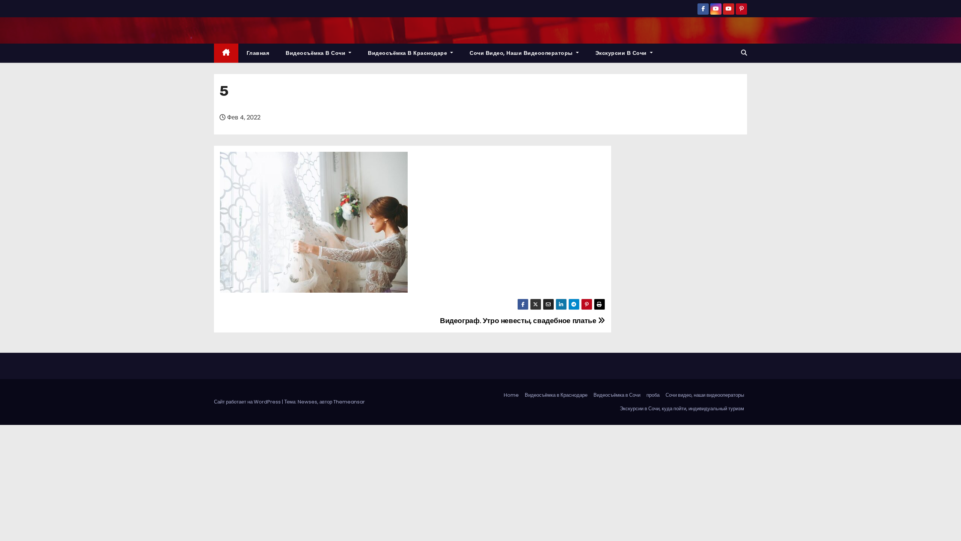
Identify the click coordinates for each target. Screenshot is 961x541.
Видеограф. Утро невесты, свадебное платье (519, 321)
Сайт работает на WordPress (248, 401)
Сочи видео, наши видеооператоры (522, 53)
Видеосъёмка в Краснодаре (408, 53)
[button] (744, 52)
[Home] (226, 53)
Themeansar (349, 401)
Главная (258, 53)
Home (511, 395)
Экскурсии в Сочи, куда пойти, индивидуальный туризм (682, 408)
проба (653, 395)
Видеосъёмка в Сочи (316, 53)
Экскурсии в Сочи (622, 53)
